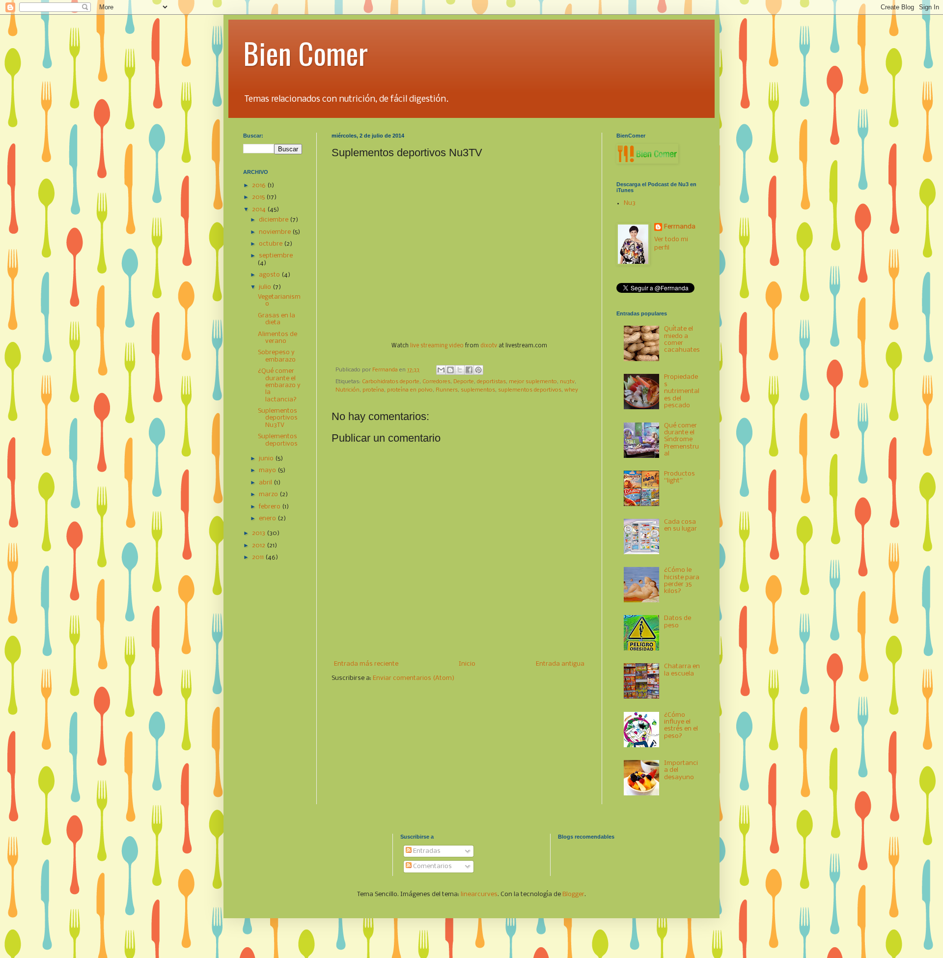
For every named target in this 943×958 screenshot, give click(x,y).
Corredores (436, 382)
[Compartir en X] (460, 370)
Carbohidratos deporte (390, 382)
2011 (258, 557)
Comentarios (432, 866)
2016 (259, 185)
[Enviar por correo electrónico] (441, 370)
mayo (268, 470)
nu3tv (567, 382)
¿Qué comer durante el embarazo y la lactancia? (279, 385)
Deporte (463, 382)
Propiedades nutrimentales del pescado (681, 391)
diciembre (274, 220)
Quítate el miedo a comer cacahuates (682, 339)
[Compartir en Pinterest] (478, 370)
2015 (259, 197)
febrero (270, 507)
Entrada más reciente (366, 664)
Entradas (426, 851)
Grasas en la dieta (276, 319)
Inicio (467, 664)
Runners (447, 390)
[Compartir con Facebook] (469, 370)
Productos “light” (679, 477)
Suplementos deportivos (278, 440)
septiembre (276, 256)
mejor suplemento (533, 382)
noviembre (275, 232)
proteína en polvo (410, 390)
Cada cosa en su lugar (680, 525)
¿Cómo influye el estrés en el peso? (681, 725)
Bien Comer (305, 52)
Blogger (573, 894)
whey (571, 390)
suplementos (478, 390)
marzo (269, 494)
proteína (373, 390)
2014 (259, 209)
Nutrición (347, 390)
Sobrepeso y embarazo (277, 356)
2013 (259, 533)
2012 (259, 545)
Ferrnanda (679, 227)
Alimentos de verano (277, 337)
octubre (271, 244)
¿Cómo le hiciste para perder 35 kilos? (681, 580)
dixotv (488, 346)
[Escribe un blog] (450, 370)
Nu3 (630, 203)
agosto (270, 275)
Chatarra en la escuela (682, 669)
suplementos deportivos (529, 390)
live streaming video (437, 346)
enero (268, 518)
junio (267, 458)
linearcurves (479, 894)
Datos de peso (677, 621)
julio (266, 287)
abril (266, 482)
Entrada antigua (560, 664)
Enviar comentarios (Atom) (413, 678)
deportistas (491, 382)
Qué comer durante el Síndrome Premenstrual (681, 440)
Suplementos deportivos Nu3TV (278, 418)
